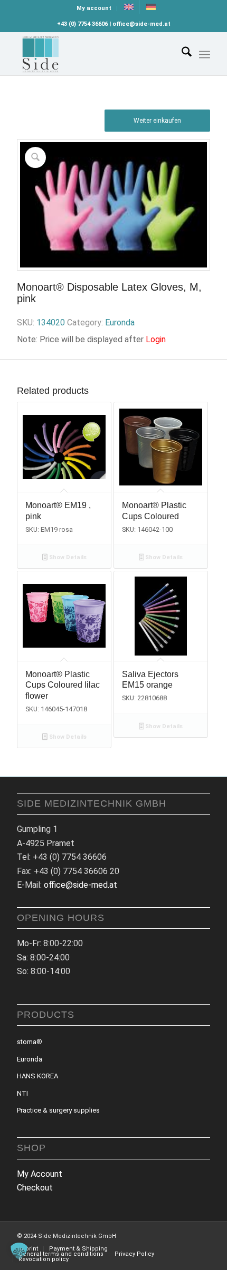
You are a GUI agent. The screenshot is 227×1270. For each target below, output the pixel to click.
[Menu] (204, 54)
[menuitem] (94, 8)
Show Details (67, 557)
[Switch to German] (151, 7)
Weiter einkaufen (157, 120)
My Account (39, 1174)
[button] (19, 1251)
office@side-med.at (80, 885)
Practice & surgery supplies (58, 1110)
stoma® (29, 1042)
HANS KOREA (37, 1076)
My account (94, 8)
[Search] (181, 54)
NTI (22, 1093)
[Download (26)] (94, 54)
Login (156, 339)
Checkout (35, 1188)
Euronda (120, 323)
